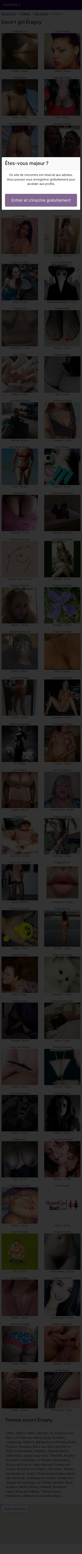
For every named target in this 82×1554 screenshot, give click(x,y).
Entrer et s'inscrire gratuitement (41, 200)
